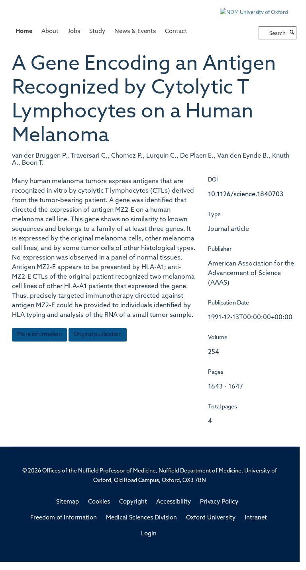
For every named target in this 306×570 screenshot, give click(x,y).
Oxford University (210, 518)
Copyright (133, 502)
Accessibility (173, 502)
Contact (176, 32)
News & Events (135, 32)
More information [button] (39, 335)
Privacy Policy (219, 502)
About (50, 32)
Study (97, 32)
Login (149, 534)
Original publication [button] (98, 335)
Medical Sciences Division (141, 518)
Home (24, 32)
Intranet (256, 518)
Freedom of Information (63, 518)
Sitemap (67, 502)
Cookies (99, 502)
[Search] (292, 33)
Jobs (74, 32)
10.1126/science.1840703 (245, 194)
